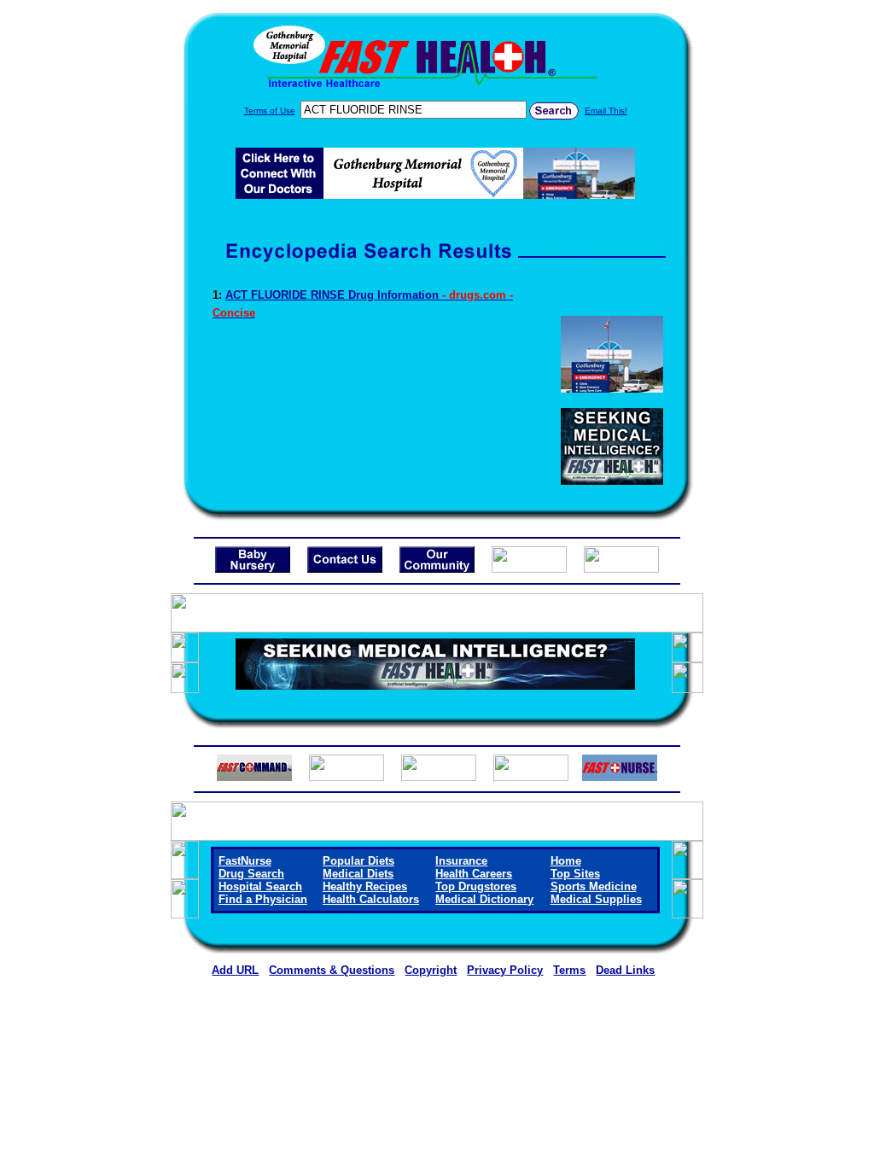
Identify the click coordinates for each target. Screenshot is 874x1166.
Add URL (235, 970)
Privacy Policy (505, 970)
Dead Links (625, 970)
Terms (569, 970)
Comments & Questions (331, 970)
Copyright (431, 970)
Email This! (606, 110)
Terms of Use (269, 110)
